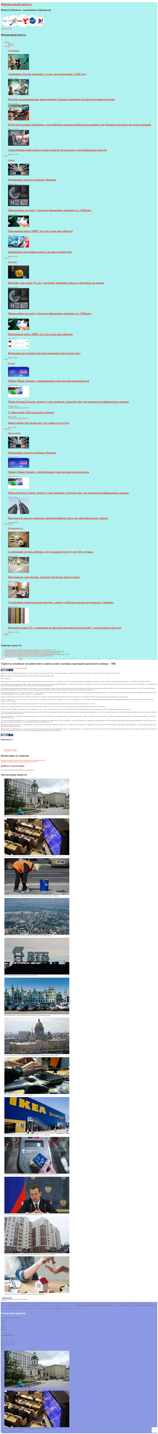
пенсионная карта (50, 1308)
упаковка (64, 1308)
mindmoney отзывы (73, 1302)
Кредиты (6, 258)
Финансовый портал (16, 4)
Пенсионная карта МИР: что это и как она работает (40, 231)
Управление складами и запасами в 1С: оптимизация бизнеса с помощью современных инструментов (32, 654)
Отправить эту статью (10, 749)
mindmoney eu (58, 1302)
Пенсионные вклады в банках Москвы (32, 179)
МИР (134, 1302)
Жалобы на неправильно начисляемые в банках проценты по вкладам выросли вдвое (61, 99)
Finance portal (23, 668)
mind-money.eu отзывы (29, 1302)
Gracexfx (14, 1302)
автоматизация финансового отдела (39, 1305)
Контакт (10, 43)
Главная (6, 42)
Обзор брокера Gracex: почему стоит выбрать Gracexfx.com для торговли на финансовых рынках (68, 401)
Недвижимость (8, 524)
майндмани (3, 1308)
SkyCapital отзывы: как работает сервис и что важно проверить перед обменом (26, 650)
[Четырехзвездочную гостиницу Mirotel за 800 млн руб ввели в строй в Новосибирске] (36, 934)
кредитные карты (146, 1304)
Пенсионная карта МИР (146, 1302)
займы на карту (72, 1305)
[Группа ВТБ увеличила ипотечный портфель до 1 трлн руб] (36, 974)
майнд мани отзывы (10, 1308)
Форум (6, 635)
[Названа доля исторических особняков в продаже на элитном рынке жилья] (36, 1292)
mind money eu (65, 1302)
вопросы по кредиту (55, 1305)
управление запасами (70, 1308)
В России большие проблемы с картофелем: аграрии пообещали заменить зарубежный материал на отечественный (79, 124)
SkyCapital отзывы (108, 1302)
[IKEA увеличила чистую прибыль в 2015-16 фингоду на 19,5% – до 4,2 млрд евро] (36, 1133)
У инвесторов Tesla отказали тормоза (31, 412)
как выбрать (114, 1305)
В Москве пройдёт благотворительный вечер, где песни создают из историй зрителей (28, 653)
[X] (9, 670)
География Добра (128, 1302)
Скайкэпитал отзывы (5, 1305)
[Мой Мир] (7, 670)
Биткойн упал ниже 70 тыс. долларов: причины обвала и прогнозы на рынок (56, 282)
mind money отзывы (82, 1302)
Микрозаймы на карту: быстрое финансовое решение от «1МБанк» (50, 210)
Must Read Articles (6, 28)
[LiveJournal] (12, 670)
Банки (6, 156)
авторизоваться (29, 770)
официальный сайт (23, 1299)
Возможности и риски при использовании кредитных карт (44, 353)
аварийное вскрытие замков (25, 1305)
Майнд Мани (138, 1302)
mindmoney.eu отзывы (50, 1302)
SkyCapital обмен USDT (98, 1302)
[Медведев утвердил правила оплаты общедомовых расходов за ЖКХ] (36, 1213)
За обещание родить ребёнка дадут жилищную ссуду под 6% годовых (50, 551)
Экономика (7, 46)
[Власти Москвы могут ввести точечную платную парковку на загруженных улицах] (36, 1014)
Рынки (6, 359)
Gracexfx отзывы (19, 1302)
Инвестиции (7, 429)
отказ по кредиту (32, 1308)
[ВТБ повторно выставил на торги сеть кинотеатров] (36, 1093)
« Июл (2, 1348)
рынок (58, 1307)
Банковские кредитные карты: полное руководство (40, 251)
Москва (6, 633)
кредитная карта (132, 1305)
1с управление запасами (6, 1302)
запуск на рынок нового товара (94, 1304)
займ (68, 1305)
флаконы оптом (79, 1308)
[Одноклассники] (4, 670)
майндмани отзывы (19, 1308)
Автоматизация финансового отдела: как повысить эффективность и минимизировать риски (30, 651)
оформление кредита (41, 1308)
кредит (124, 1304)
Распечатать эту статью (10, 751)
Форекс (14, 1304)
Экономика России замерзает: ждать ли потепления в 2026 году (47, 74)
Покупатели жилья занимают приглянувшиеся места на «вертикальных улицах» (58, 518)
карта (119, 1305)
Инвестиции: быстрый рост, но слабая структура (38, 422)
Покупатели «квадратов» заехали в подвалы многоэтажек (44, 576)
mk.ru (8, 733)
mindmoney (42, 1302)
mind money (36, 1302)
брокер (48, 1305)
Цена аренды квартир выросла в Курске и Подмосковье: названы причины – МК (23, 760)
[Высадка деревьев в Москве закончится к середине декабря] (36, 814)
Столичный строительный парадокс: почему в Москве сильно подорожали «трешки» (61, 602)
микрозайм (26, 1308)
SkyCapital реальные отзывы (118, 1302)
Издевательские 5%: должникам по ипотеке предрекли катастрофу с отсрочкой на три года (64, 627)
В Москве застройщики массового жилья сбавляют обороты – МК (19, 761)
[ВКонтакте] (2, 670)
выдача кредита (63, 1305)
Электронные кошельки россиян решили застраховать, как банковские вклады (57, 149)
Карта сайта (11, 45)
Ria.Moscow (89, 1302)
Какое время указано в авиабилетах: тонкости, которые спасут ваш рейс (24, 655)
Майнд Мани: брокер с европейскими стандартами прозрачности (48, 380)
